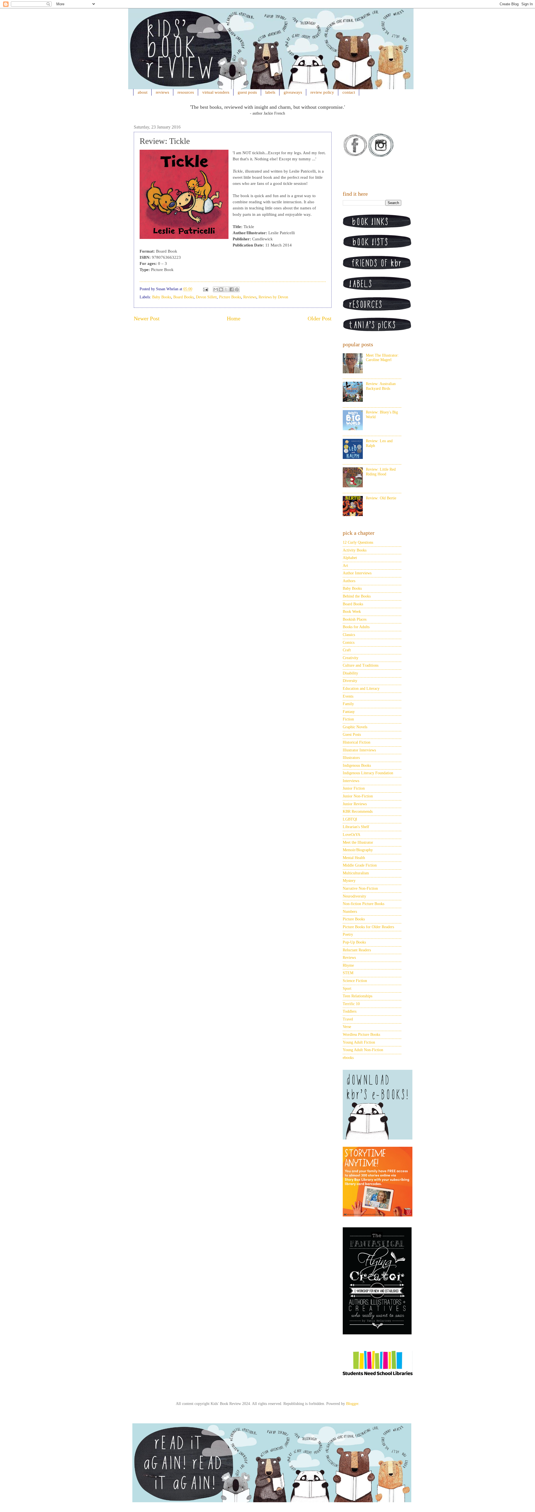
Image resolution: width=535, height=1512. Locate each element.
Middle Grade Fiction (360, 865)
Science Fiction (355, 981)
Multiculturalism (356, 873)
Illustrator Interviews (359, 750)
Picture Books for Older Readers (368, 927)
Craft (347, 650)
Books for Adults (356, 627)
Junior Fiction (354, 788)
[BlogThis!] (221, 289)
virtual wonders (215, 92)
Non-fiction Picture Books (363, 904)
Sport (347, 988)
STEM (348, 973)
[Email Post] (205, 289)
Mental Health (354, 858)
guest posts (247, 92)
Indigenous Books (357, 765)
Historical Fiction (356, 742)
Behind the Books (357, 596)
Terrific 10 (351, 1004)
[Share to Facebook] (231, 289)
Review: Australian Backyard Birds (381, 386)
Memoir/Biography (358, 850)
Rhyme (348, 965)
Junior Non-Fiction (358, 796)
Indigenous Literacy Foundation (368, 773)
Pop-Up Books (354, 942)
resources (185, 92)
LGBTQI (350, 819)
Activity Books (354, 550)
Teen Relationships (357, 996)
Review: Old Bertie (381, 498)
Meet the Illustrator (358, 842)
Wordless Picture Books (361, 1034)
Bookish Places (354, 619)
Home (233, 318)
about (142, 92)
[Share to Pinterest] (237, 289)
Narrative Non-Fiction (360, 888)
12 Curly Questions (358, 542)
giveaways (293, 92)
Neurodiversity (354, 896)
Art (345, 565)
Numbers (350, 911)
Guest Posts (352, 734)
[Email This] (215, 289)
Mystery (349, 881)
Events (348, 696)
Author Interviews (357, 573)
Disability (350, 673)
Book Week (352, 611)
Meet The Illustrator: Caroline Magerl (382, 357)
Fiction (348, 719)
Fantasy (349, 712)
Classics (349, 635)
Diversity (350, 681)
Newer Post (147, 318)
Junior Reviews (355, 804)
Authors (349, 581)
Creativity (350, 658)
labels (270, 92)
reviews (162, 92)
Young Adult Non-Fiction (363, 1050)
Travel (348, 1019)
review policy (322, 92)
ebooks (348, 1058)
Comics (348, 642)
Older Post (320, 318)
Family (348, 704)
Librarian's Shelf (356, 827)
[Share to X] (226, 289)
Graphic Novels (355, 727)
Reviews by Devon (273, 297)
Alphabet (350, 558)
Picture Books (230, 297)
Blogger (352, 1404)
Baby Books (161, 297)
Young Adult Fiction (359, 1042)
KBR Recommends (358, 811)
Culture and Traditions (360, 665)
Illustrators (351, 758)
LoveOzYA (351, 835)
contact (348, 92)
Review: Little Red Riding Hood (381, 471)
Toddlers (349, 1011)
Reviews (249, 297)
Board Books (183, 297)
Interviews (351, 781)
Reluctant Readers (357, 950)
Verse (347, 1027)
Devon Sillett (206, 297)
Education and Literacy (361, 688)
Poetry (348, 934)
